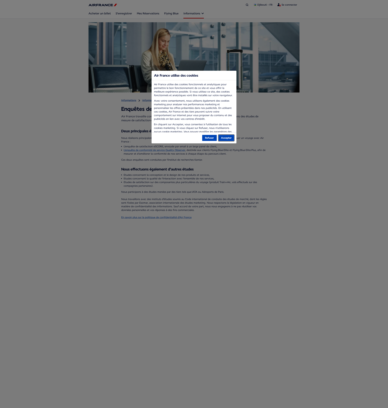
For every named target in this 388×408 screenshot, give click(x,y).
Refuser (209, 137)
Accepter (226, 137)
